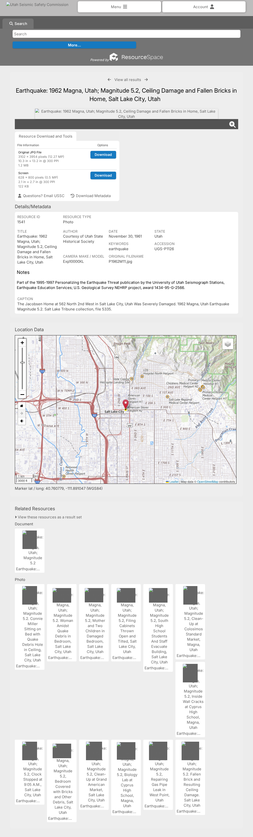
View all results (127, 79)
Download (103, 154)
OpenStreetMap (207, 481)
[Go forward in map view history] (21, 413)
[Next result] (146, 80)
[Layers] (227, 343)
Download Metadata (93, 195)
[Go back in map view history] (21, 421)
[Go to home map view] (21, 406)
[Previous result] (109, 80)
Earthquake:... (28, 569)
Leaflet (174, 481)
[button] (126, 404)
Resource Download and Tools (45, 136)
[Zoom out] (22, 394)
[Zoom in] (22, 343)
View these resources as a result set (49, 517)
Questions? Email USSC (43, 195)
